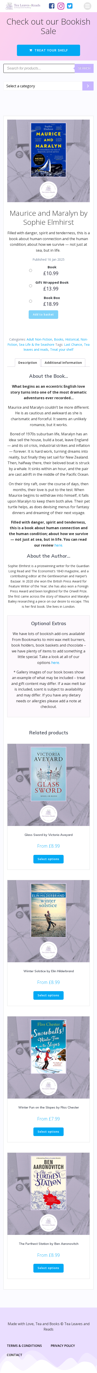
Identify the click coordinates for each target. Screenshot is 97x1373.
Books (58, 339)
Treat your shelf (61, 349)
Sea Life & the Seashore (36, 344)
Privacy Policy (63, 1345)
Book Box (52, 297)
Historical (72, 339)
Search (84, 68)
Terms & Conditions (24, 1345)
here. (58, 545)
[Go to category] (88, 85)
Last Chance (73, 344)
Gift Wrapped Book (52, 282)
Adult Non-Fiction (39, 339)
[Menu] (87, 6)
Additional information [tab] (63, 362)
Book (52, 267)
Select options (48, 859)
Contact (14, 1355)
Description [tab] (27, 362)
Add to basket (43, 314)
